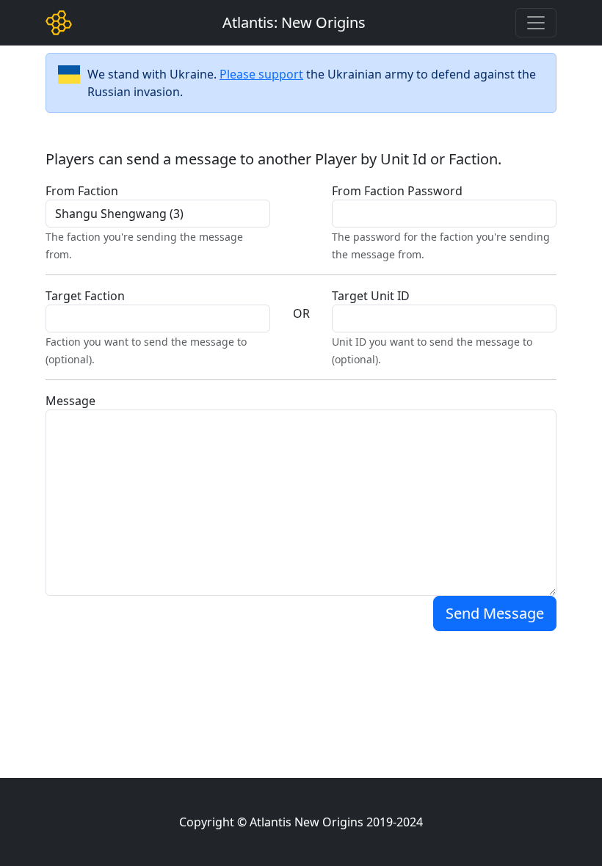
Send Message (495, 613)
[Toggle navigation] (535, 22)
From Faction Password (397, 191)
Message (70, 401)
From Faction (82, 191)
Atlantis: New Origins (294, 22)
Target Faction (85, 296)
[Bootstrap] (59, 23)
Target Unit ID (371, 296)
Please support (261, 74)
